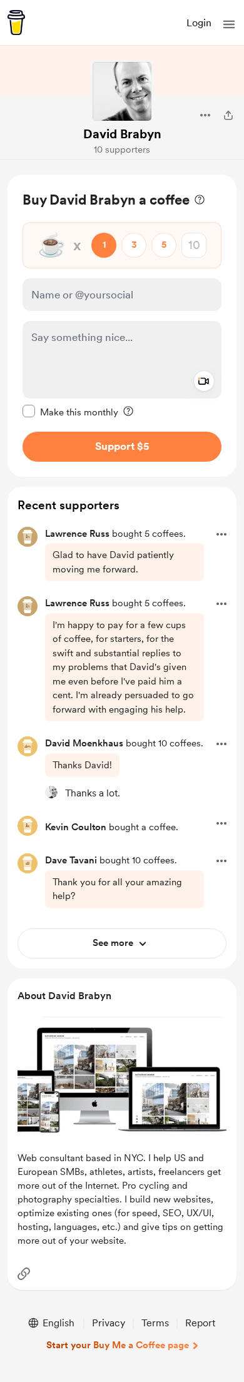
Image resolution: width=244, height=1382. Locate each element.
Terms (155, 1323)
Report (200, 1323)
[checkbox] (70, 412)
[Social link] (24, 1274)
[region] (122, 326)
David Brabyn (122, 133)
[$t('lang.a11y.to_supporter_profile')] (51, 792)
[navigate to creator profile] (122, 91)
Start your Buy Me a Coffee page (117, 1345)
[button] (228, 24)
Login (198, 23)
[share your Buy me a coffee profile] (228, 115)
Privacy (108, 1323)
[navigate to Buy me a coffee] (16, 22)
